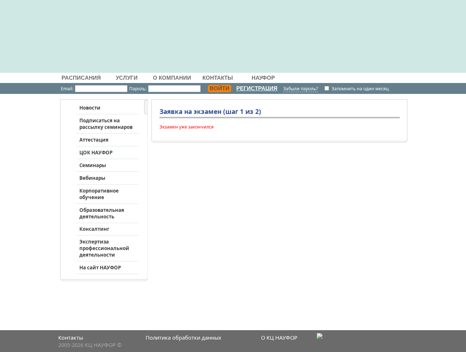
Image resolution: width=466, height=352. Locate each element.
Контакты (70, 337)
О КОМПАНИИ (172, 78)
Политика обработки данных (183, 337)
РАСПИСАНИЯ (81, 78)
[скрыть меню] (145, 107)
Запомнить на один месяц (360, 89)
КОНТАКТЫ (217, 78)
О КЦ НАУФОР (279, 337)
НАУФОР (263, 78)
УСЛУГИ (127, 78)
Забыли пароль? (300, 89)
